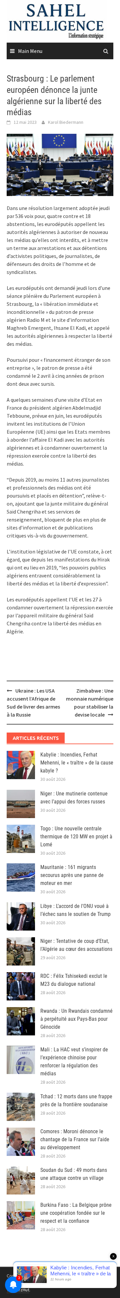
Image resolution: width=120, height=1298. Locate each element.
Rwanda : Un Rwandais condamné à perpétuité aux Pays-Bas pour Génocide (76, 1019)
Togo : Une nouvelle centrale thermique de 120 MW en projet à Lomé (76, 836)
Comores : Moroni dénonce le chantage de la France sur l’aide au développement (74, 1139)
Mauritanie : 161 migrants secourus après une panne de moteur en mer (72, 875)
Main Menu (30, 51)
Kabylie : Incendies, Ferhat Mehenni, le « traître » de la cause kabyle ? (76, 763)
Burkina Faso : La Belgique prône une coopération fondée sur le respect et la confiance (76, 1213)
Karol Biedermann (65, 122)
